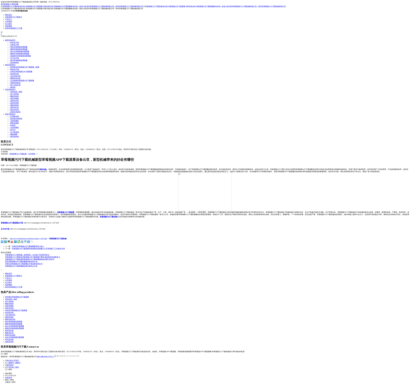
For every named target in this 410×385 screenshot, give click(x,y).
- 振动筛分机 (14, 74)
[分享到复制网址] (32, 241)
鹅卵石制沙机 (10, 319)
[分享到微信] (18, 241)
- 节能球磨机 (14, 121)
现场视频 (8, 26)
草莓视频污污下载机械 (17, 154)
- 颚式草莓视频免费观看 (18, 47)
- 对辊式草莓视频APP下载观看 (20, 71)
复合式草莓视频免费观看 (14, 326)
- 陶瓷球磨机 (14, 123)
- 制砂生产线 (14, 69)
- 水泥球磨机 (14, 127)
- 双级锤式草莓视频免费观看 (20, 56)
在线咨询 (8, 377)
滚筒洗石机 (9, 308)
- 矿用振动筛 (14, 116)
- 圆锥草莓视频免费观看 (18, 49)
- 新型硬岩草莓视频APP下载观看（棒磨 (24, 67)
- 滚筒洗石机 (14, 101)
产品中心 (8, 19)
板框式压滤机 (10, 335)
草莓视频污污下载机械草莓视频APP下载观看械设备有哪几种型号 (29, 259)
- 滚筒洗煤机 (14, 98)
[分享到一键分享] (28, 241)
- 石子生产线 (14, 58)
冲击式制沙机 (10, 315)
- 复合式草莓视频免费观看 (19, 51)
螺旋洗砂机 (9, 304)
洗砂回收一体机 (11, 299)
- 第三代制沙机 (15, 85)
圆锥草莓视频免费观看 (13, 324)
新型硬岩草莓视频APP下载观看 (17, 297)
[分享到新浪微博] (12, 241)
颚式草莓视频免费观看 (13, 321)
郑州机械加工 (6, 4)
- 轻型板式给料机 (15, 119)
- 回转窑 (12, 125)
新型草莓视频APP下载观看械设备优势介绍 (21, 261)
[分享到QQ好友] (8, 241)
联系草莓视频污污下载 (13, 28)
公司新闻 (8, 21)
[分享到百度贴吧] (22, 241)
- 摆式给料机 (14, 136)
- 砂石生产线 (14, 42)
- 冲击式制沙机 (15, 76)
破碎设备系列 (10, 40)
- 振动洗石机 (14, 110)
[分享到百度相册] (25, 241)
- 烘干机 (12, 130)
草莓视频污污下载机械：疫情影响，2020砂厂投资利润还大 (27, 255)
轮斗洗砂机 (9, 301)
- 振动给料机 (14, 62)
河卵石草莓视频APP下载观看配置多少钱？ (28, 246)
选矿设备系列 (10, 114)
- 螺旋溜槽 (13, 134)
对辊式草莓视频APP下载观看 (16, 310)
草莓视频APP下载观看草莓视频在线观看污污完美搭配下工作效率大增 (38, 248)
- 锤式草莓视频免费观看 (18, 60)
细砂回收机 (9, 317)
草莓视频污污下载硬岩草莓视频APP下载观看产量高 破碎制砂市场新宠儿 (32, 257)
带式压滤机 (9, 339)
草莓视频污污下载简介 (13, 17)
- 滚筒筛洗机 (14, 103)
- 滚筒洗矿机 (14, 107)
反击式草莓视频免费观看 (14, 337)
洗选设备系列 (10, 89)
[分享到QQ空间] (5, 241)
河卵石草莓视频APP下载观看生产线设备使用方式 (23, 264)
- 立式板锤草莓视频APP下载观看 (21, 80)
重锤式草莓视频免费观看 (14, 328)
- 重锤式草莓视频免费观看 (19, 54)
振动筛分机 (9, 313)
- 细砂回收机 (14, 105)
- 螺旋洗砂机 (14, 96)
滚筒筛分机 (9, 342)
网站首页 (8, 15)
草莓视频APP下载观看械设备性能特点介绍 (21, 266)
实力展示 (8, 24)
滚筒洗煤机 (9, 306)
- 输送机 (12, 87)
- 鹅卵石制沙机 (15, 78)
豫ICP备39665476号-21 (45, 356)
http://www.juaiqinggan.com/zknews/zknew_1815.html (28, 238)
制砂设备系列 (10, 65)
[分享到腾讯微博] (15, 241)
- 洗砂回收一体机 (15, 92)
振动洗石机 (9, 330)
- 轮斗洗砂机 (14, 94)
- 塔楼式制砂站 (15, 83)
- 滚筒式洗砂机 (15, 112)
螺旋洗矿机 (9, 333)
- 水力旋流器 (14, 132)
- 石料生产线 (14, 45)
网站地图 (15, 4)
